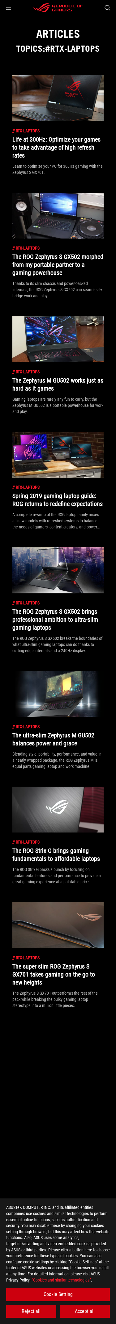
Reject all (31, 1311)
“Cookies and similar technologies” (61, 1280)
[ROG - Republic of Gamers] (58, 7)
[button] (8, 7)
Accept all (85, 1311)
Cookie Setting (58, 1294)
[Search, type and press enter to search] (107, 7)
